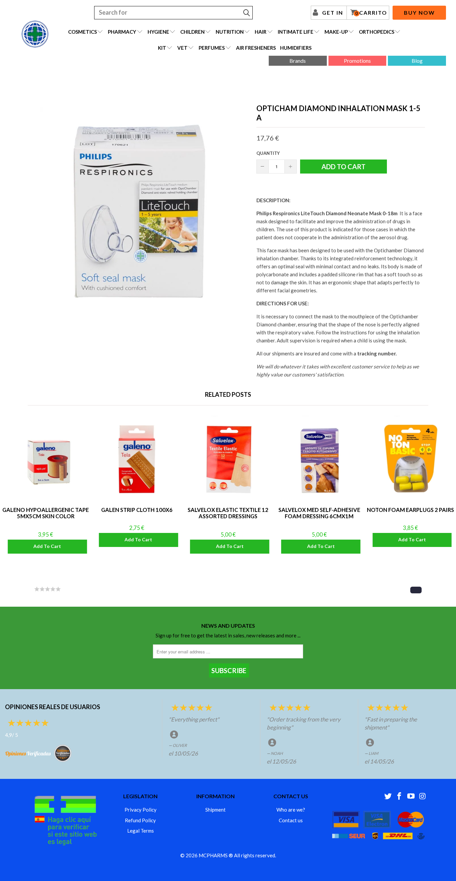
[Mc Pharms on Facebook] (400, 796)
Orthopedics (376, 32)
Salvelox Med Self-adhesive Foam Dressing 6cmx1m (319, 459)
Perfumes (212, 48)
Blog (417, 60)
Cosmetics (82, 32)
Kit (162, 48)
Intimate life (295, 32)
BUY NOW (419, 12)
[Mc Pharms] (35, 34)
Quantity (268, 153)
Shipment (215, 810)
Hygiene (158, 32)
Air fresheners (256, 48)
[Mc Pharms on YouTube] (411, 796)
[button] (416, 590)
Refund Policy (140, 820)
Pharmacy (122, 32)
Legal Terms (140, 831)
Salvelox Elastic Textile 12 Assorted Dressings (228, 459)
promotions (357, 60)
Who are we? (290, 810)
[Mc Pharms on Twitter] (388, 796)
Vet (182, 48)
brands (297, 60)
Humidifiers (295, 48)
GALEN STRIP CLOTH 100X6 (137, 459)
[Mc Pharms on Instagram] (423, 796)
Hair (260, 32)
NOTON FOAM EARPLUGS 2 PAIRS (410, 459)
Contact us (291, 820)
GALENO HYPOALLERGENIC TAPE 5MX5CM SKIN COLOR (45, 459)
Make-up (336, 32)
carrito (371, 12)
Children (192, 32)
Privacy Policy (141, 810)
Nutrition (230, 32)
